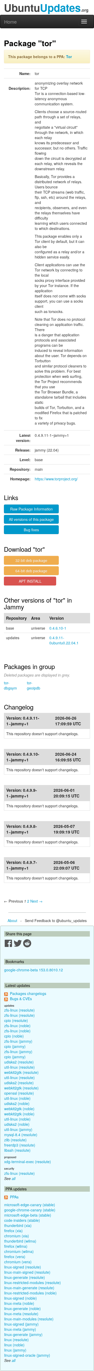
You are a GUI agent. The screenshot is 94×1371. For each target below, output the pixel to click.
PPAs (14, 1196)
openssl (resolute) (19, 1093)
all (13, 1178)
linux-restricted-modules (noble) (30, 1292)
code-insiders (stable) (22, 1220)
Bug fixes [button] (31, 529)
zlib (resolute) (15, 1139)
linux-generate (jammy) (23, 1334)
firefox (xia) (13, 1230)
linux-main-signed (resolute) (27, 1272)
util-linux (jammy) (18, 1129)
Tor (69, 56)
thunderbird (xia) (18, 1225)
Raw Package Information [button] (31, 508)
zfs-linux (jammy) (18, 1041)
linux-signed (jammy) (21, 1324)
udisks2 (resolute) (19, 1062)
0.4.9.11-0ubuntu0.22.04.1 (64, 640)
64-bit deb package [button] (31, 570)
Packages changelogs (28, 993)
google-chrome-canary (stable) (29, 1209)
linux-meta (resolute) (21, 1313)
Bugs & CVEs (21, 998)
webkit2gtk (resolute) (21, 1072)
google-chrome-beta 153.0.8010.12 (33, 969)
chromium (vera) (18, 1261)
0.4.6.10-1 (57, 628)
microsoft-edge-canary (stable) (29, 1204)
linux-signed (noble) (20, 1298)
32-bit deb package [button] (31, 560)
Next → (36, 901)
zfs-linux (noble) (17, 1025)
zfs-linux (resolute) (19, 1010)
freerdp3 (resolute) (19, 1145)
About (12, 920)
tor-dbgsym (10, 685)
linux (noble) (14, 1344)
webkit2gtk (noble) (19, 1108)
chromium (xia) (16, 1235)
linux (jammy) (15, 1350)
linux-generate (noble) (22, 1308)
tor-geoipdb (33, 685)
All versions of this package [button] (31, 519)
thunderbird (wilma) (20, 1241)
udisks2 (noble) (17, 1103)
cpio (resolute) (16, 1020)
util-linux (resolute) (19, 1067)
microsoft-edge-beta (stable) (27, 1215)
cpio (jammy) (15, 1046)
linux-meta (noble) (19, 1303)
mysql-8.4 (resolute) (20, 1134)
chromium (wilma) (19, 1251)
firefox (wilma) (15, 1246)
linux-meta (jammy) (20, 1329)
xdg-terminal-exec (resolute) (27, 1161)
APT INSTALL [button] (30, 581)
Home (10, 21)
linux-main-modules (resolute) (29, 1318)
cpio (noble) (14, 1036)
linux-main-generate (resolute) (29, 1287)
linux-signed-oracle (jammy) (27, 1355)
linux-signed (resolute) (22, 1267)
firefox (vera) (14, 1256)
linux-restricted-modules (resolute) (32, 1282)
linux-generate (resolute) (24, 1277)
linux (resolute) (16, 1339)
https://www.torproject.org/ (56, 478)
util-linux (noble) (17, 1098)
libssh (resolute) (17, 1150)
